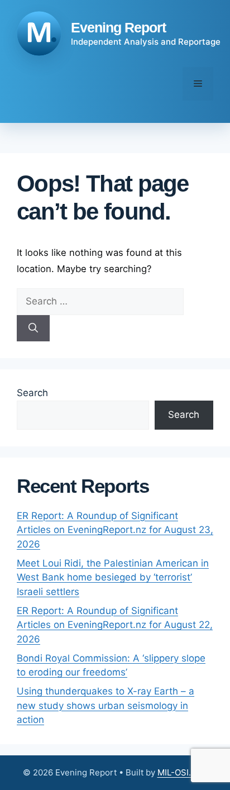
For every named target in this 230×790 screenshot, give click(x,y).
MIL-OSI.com (182, 772)
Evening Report (118, 27)
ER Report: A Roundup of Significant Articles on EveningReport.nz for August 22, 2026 (115, 625)
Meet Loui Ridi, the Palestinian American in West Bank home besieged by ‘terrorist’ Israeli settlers (113, 577)
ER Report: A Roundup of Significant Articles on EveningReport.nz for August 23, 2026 (115, 530)
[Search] (33, 328)
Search (32, 392)
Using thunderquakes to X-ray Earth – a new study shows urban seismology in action (105, 705)
